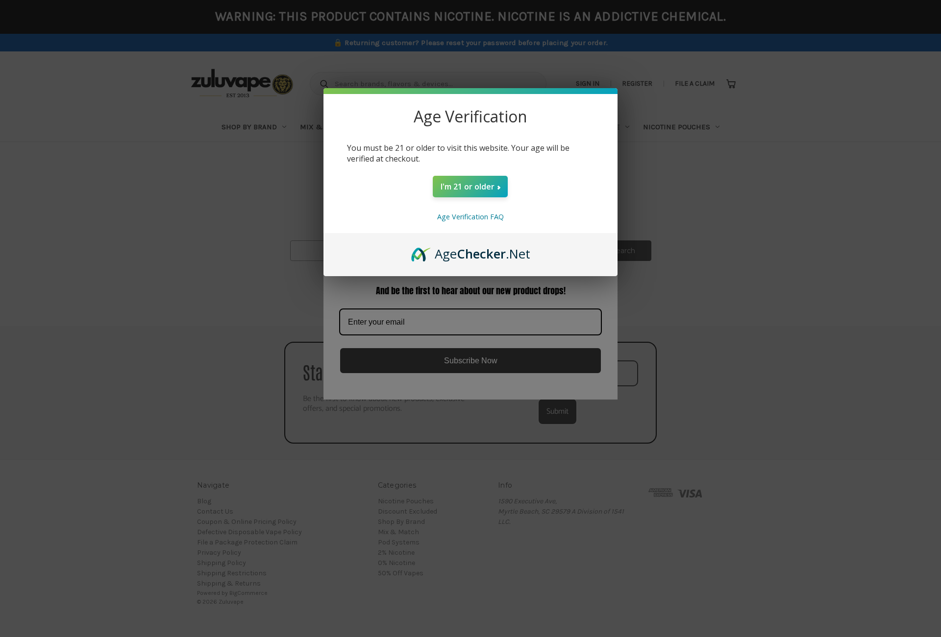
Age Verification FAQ (470, 216)
